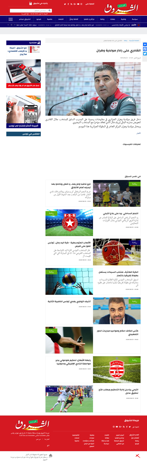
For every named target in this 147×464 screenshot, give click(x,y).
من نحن (38, 439)
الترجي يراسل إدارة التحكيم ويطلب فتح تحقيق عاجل (118, 391)
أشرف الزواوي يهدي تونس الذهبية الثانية (69, 301)
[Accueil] (31, 424)
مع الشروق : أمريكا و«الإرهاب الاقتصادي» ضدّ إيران (17, 51)
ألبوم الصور (120, 435)
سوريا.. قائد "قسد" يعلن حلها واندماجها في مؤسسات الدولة (37, 25)
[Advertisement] (23, 171)
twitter (65, 4)
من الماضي (120, 443)
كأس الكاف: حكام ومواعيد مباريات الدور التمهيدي (117, 332)
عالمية (49, 19)
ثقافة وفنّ (73, 19)
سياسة (135, 19)
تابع (48, 445)
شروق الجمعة (119, 441)
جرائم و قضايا (89, 19)
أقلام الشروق (134, 435)
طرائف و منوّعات (88, 441)
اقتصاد (61, 19)
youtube (78, 4)
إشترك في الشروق (40, 3)
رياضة (102, 19)
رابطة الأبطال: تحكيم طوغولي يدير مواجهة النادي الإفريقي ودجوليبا (73, 362)
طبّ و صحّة (105, 441)
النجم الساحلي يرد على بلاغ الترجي (120, 213)
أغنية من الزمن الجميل (89, 445)
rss (71, 4)
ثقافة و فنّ (135, 438)
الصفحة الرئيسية (134, 40)
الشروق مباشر (25, 19)
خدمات (77, 438)
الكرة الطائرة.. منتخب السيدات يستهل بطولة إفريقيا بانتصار (118, 274)
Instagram (81, 4)
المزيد (11, 19)
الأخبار (133, 25)
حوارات (91, 438)
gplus (74, 4)
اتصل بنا (23, 14)
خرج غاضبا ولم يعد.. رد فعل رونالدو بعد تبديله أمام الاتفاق (96, 25)
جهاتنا (112, 19)
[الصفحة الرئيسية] (122, 7)
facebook (68, 4)
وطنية (123, 19)
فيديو (39, 19)
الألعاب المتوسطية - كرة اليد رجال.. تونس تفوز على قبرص (69, 244)
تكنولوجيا (75, 435)
